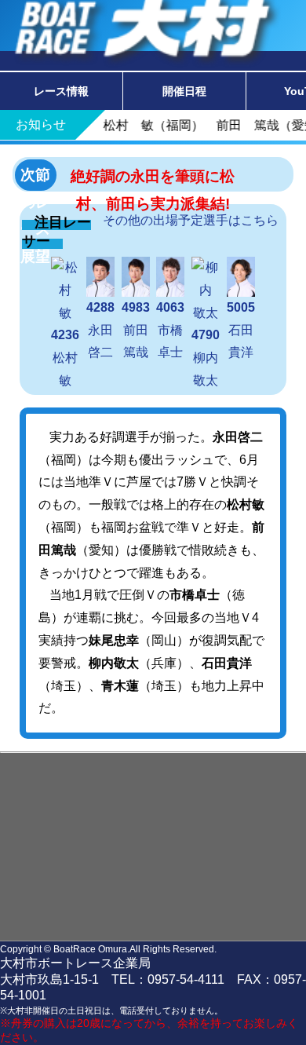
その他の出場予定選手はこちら (191, 220)
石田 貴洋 (246, 330)
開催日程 (184, 91)
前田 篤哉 (141, 330)
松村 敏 (70, 357)
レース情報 (61, 91)
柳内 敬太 (211, 357)
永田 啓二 (105, 330)
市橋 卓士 (175, 330)
